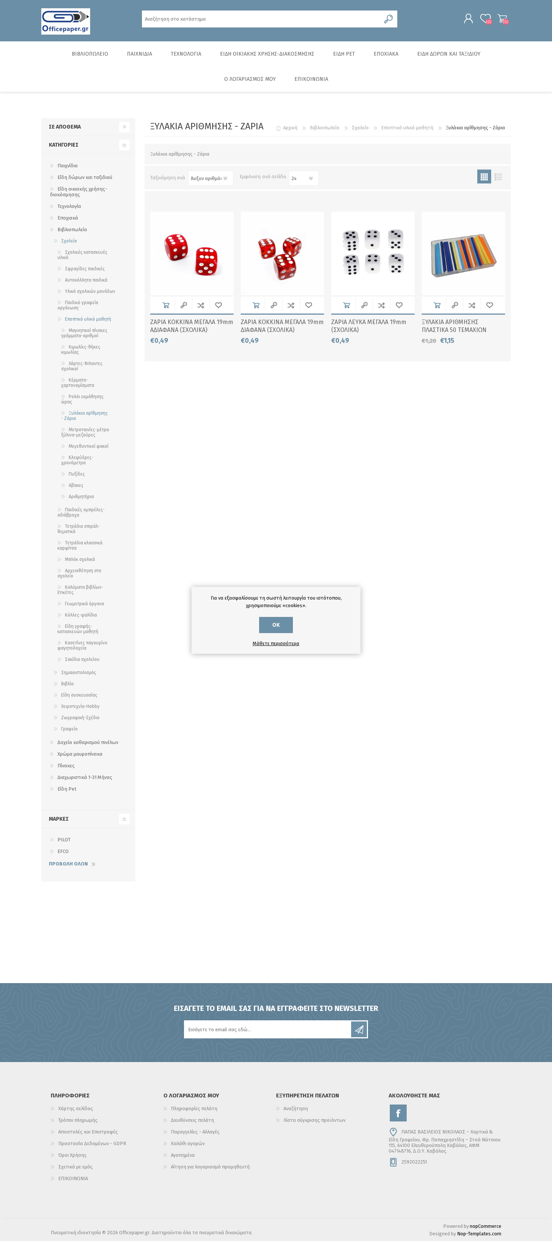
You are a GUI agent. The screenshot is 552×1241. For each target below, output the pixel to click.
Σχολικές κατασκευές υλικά (82, 255)
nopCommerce (485, 1226)
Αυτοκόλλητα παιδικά (86, 280)
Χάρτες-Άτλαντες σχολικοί (82, 366)
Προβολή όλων (68, 864)
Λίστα (498, 176)
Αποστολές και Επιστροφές (88, 1132)
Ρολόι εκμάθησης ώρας (82, 399)
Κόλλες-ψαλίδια (81, 615)
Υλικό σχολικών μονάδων (90, 291)
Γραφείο (69, 729)
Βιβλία (67, 683)
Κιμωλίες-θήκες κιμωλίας (80, 349)
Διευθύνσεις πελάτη (192, 1120)
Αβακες (76, 485)
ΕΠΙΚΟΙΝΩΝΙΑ (73, 1178)
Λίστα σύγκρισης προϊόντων (314, 1120)
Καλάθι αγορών (502, 18)
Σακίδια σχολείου (82, 659)
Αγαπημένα (183, 1155)
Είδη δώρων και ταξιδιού (84, 177)
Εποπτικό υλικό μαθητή (88, 319)
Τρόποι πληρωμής (78, 1120)
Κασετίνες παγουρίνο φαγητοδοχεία (82, 645)
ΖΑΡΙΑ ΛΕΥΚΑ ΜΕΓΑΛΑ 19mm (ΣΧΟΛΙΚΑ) (368, 325)
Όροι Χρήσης (72, 1155)
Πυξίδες (77, 474)
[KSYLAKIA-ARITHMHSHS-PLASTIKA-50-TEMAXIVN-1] (463, 253)
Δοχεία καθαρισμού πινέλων (87, 742)
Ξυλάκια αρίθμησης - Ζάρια (84, 416)
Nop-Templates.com (479, 1233)
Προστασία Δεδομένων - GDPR (92, 1143)
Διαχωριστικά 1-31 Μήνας (84, 777)
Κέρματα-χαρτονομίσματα (77, 382)
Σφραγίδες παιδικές (85, 268)
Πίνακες (66, 765)
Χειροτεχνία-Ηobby (80, 706)
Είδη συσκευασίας (79, 695)
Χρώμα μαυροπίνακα (80, 754)
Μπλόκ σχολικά (80, 559)
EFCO (63, 851)
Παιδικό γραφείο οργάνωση (77, 305)
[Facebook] (398, 1113)
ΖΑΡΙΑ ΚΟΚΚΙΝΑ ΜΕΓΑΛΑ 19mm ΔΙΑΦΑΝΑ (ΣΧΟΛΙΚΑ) (282, 325)
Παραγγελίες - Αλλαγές (195, 1132)
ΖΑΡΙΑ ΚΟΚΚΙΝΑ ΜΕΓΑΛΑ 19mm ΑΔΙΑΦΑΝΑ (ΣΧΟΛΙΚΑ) (191, 325)
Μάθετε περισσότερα (276, 643)
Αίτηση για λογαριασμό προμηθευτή (210, 1167)
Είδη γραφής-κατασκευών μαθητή (77, 629)
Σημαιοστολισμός (78, 672)
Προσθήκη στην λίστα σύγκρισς (201, 305)
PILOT (64, 839)
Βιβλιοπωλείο (72, 229)
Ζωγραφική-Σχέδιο (80, 717)
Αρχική (290, 127)
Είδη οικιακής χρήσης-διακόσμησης (78, 191)
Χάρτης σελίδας (75, 1108)
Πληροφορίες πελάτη (194, 1108)
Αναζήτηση (296, 1108)
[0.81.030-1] (282, 253)
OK (276, 625)
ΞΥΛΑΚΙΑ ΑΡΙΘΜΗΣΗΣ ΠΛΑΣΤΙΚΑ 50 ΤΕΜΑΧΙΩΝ (454, 325)
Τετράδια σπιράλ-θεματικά (78, 529)
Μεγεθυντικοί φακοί (89, 446)
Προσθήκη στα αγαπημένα (218, 305)
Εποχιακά (67, 218)
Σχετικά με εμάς (75, 1167)
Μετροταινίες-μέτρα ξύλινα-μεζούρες (85, 432)
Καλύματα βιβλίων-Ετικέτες (80, 590)
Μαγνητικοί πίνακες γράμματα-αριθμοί (84, 333)
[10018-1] (373, 253)
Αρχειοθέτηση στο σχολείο (79, 573)
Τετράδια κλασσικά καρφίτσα (80, 545)
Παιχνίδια (67, 165)
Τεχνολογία (69, 206)
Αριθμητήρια (81, 496)
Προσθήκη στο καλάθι (166, 305)
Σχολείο (69, 241)
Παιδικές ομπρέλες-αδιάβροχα (81, 512)
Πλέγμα (484, 176)
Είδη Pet (66, 789)
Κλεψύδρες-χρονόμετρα (77, 460)
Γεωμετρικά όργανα (84, 603)
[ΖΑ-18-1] (192, 253)
